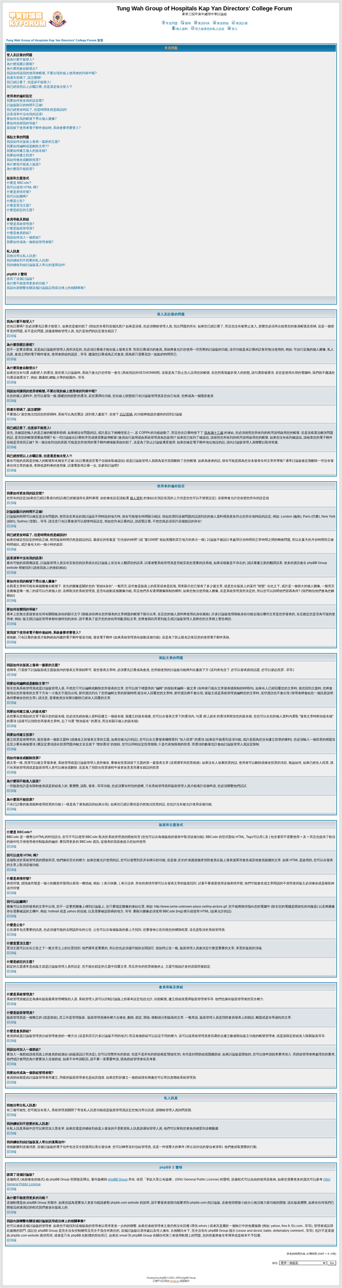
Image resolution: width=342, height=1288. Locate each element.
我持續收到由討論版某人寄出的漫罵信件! (36, 265)
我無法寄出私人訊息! (21, 256)
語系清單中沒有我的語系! (25, 114)
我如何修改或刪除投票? (24, 160)
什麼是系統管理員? (20, 224)
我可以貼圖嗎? (17, 196)
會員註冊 (242, 23)
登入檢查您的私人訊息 (209, 28)
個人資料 (182, 28)
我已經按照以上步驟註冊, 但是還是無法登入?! (39, 87)
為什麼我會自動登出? (22, 68)
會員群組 (223, 23)
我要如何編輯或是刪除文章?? (28, 146)
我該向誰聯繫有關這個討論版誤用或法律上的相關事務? (46, 288)
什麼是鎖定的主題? (20, 210)
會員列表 (204, 23)
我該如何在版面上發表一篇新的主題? (33, 142)
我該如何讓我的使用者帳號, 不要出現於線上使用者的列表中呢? (52, 73)
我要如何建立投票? (20, 155)
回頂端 (11, 336)
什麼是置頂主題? (19, 205)
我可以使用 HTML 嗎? (22, 187)
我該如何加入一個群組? (24, 237)
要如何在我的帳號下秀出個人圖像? (32, 119)
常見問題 (172, 23)
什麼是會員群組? (19, 233)
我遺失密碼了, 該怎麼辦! (24, 77)
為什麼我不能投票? (20, 169)
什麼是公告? (16, 201)
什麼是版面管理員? (20, 228)
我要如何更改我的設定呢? (25, 100)
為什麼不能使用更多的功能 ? (27, 283)
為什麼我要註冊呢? (20, 64)
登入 (235, 28)
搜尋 (188, 23)
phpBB (162, 1277)
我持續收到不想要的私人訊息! (28, 260)
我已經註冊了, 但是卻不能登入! (29, 82)
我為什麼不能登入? (20, 59)
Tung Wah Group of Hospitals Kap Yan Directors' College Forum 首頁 (54, 40)
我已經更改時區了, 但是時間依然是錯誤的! (37, 110)
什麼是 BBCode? (19, 183)
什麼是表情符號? (19, 192)
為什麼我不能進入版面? (24, 164)
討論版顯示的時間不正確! (25, 105)
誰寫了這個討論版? (20, 279)
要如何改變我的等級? (22, 123)
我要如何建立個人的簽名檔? (27, 151)
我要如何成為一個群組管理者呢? (30, 242)
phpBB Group (118, 1179)
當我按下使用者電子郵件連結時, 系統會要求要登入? (44, 128)
